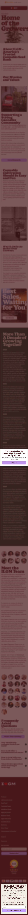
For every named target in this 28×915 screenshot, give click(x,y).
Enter (14, 463)
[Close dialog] (25, 885)
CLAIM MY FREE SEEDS (14, 910)
